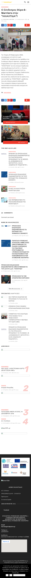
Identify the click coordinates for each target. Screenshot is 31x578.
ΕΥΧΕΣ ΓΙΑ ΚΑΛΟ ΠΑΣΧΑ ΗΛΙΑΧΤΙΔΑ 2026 (17, 189)
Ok (7, 575)
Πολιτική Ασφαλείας (19, 575)
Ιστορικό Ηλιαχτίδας (7, 387)
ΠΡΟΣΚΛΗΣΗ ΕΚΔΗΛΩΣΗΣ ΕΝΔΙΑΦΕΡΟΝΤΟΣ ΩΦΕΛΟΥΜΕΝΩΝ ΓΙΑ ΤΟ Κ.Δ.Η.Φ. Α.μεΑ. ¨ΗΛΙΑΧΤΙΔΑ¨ (14, 267)
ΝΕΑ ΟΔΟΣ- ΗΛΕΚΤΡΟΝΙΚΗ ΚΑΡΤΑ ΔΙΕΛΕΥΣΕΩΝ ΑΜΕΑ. (12, 369)
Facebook (6, 510)
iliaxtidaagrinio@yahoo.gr (8, 526)
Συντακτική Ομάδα (6, 499)
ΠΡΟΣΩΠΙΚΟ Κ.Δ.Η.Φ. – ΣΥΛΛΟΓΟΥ (11, 493)
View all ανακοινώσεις (14, 288)
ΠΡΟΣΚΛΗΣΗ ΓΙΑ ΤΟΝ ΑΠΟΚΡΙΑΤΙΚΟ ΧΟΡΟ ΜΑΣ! (20, 277)
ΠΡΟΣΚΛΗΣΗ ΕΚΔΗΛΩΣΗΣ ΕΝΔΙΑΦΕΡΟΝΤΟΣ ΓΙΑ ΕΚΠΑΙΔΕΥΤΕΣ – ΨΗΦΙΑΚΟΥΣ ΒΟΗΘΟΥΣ (20, 229)
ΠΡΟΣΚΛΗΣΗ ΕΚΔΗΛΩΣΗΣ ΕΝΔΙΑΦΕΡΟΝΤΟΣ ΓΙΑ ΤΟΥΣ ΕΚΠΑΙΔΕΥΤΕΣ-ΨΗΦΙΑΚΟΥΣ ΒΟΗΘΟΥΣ (18, 177)
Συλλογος (3, 385)
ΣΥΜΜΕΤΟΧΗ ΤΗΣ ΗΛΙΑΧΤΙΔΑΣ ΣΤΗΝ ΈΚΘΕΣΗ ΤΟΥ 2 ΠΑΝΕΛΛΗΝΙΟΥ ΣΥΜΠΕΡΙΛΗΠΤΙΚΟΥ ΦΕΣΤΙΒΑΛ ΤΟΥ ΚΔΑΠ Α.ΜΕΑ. (18, 318)
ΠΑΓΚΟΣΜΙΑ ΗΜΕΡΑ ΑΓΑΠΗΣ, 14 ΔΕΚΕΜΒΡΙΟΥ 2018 (12, 412)
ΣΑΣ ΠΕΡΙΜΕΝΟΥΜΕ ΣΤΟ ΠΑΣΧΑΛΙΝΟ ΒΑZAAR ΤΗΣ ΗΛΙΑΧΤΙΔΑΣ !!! (17, 202)
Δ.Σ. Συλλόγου (5, 421)
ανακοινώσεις (4, 6)
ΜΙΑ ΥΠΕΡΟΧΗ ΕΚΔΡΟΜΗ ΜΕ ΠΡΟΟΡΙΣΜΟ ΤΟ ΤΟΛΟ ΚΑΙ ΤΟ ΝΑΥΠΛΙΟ (18, 299)
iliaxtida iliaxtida (8, 19)
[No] (29, 571)
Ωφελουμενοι (4, 496)
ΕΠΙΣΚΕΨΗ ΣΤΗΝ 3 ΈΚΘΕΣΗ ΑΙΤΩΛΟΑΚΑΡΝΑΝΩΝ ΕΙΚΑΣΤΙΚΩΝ (19, 307)
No (11, 575)
